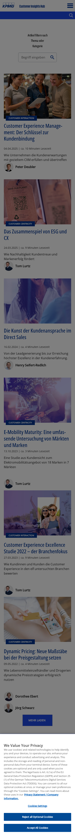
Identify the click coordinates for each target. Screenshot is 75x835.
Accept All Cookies (37, 827)
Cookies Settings (37, 806)
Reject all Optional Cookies (37, 817)
